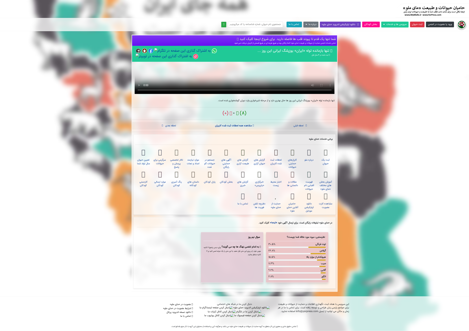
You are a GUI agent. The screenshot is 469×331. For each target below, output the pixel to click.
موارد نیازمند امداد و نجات (193, 162)
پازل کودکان (209, 182)
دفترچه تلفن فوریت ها (259, 205)
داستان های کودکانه (193, 183)
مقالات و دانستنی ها (292, 183)
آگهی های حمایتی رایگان (226, 163)
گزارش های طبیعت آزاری (243, 162)
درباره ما (312, 24)
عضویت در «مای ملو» (181, 304)
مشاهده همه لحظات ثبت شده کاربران (234, 126)
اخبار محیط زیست (275, 183)
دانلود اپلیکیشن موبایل (309, 207)
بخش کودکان (371, 24)
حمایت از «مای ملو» (276, 205)
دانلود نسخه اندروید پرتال (179, 312)
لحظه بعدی (169, 126)
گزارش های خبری (242, 183)
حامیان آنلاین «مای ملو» (292, 207)
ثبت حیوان (417, 24)
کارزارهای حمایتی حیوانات (292, 163)
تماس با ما (294, 24)
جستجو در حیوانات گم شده (209, 163)
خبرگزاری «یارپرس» (259, 183)
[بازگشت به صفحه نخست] (461, 24)
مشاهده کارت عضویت (325, 205)
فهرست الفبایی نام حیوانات (309, 185)
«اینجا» (273, 223)
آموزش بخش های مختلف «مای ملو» (325, 185)
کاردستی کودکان (143, 183)
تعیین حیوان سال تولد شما (143, 162)
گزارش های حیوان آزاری (259, 162)
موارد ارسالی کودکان (160, 183)
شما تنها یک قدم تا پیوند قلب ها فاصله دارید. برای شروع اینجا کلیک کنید (287, 39)
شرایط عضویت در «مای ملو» (177, 308)
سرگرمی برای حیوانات (160, 162)
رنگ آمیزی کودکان (176, 183)
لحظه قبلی (299, 126)
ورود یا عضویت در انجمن (440, 24)
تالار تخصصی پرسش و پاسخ (176, 163)
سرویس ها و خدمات (396, 24)
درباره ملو (308, 160)
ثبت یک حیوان (326, 162)
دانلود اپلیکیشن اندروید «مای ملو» (339, 24)
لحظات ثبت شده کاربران (276, 162)
